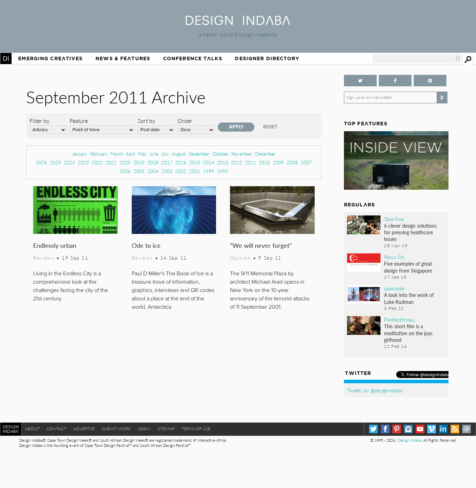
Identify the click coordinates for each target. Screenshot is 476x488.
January (79, 153)
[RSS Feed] (455, 429)
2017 (166, 162)
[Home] (238, 23)
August (179, 153)
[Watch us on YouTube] (420, 429)
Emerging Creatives (50, 58)
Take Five (394, 218)
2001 (194, 171)
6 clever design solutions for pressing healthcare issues (410, 232)
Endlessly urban (54, 245)
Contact (56, 429)
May (142, 153)
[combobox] (417, 58)
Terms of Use (196, 429)
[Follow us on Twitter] (360, 80)
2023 (83, 162)
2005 (139, 171)
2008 (292, 162)
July (165, 153)
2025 (55, 162)
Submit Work (116, 429)
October (221, 153)
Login (144, 429)
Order (185, 121)
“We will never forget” (261, 245)
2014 (208, 162)
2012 (236, 162)
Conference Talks (192, 58)
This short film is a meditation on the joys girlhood (408, 333)
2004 (153, 171)
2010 (264, 162)
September (199, 153)
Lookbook (394, 288)
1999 (208, 171)
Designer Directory (267, 58)
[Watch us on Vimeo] (431, 429)
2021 (111, 162)
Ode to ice (146, 245)
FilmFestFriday (399, 319)
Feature (79, 121)
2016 (180, 162)
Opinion (240, 257)
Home (6, 58)
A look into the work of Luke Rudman (409, 298)
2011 (250, 162)
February (99, 153)
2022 (97, 162)
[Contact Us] (466, 429)
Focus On (394, 256)
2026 (41, 162)
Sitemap (166, 429)
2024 (69, 162)
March (116, 153)
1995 (222, 171)
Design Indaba (409, 440)
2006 (125, 171)
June (154, 153)
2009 (278, 162)
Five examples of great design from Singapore (408, 267)
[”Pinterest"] (430, 80)
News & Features (122, 58)
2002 (180, 171)
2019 (139, 162)
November (241, 153)
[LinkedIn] (443, 429)
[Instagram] (408, 429)
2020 (125, 162)
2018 (153, 162)
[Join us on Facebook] (395, 80)
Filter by (39, 121)
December (265, 153)
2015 (194, 162)
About (32, 429)
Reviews (43, 257)
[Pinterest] (396, 429)
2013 (222, 162)
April (130, 153)
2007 (306, 162)
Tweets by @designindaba (374, 390)
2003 (166, 171)
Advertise (84, 429)
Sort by (146, 121)
